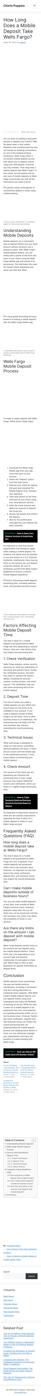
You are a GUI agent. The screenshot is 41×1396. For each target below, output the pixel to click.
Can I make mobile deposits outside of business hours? (22, 1182)
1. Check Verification (18, 1158)
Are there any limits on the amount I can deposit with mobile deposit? (22, 1189)
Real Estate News (11, 1312)
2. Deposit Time (17, 1161)
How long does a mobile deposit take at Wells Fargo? (22, 1176)
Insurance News (10, 1308)
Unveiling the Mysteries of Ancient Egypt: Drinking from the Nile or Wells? (19, 1353)
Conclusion (11, 1195)
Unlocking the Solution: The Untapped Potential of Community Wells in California (19, 1362)
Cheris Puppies (14, 5)
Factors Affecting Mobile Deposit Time (17, 1154)
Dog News (8, 1300)
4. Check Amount (18, 1167)
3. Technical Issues (19, 1164)
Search (6, 1272)
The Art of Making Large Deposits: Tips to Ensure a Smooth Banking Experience (19, 1335)
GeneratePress (20, 1392)
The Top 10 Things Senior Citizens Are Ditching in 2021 (19, 1378)
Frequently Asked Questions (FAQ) (18, 1170)
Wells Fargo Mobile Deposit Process (18, 1148)
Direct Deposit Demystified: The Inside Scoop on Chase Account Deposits (17, 1370)
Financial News (13, 1246)
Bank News (8, 1296)
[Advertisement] (20, 68)
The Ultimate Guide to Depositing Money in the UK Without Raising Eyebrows (18, 1344)
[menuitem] (20, 1335)
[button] (32, 1140)
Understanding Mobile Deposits (19, 1144)
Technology (8, 1315)
